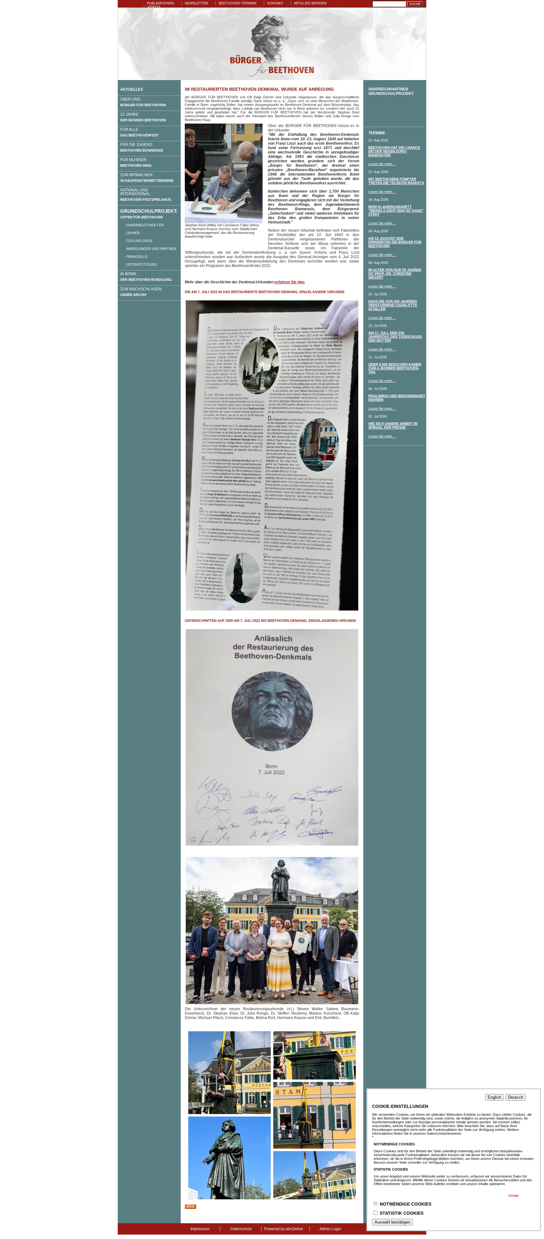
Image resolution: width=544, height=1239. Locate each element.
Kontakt (275, 3)
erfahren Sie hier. (290, 282)
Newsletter (196, 3)
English (494, 1097)
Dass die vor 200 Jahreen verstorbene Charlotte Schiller (392, 305)
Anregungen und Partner (151, 249)
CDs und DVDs (139, 241)
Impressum (199, 1229)
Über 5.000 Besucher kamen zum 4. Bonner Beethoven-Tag (394, 368)
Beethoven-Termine (238, 3)
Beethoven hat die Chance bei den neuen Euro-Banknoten (394, 151)
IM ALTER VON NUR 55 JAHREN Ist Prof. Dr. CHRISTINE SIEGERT (394, 273)
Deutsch (515, 1097)
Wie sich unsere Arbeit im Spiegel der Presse (392, 425)
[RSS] (190, 1207)
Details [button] (513, 1195)
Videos (153, 7)
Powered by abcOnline (283, 1229)
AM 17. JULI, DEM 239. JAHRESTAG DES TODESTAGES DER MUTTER (395, 336)
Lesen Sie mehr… (382, 164)
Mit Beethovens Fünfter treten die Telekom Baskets (396, 181)
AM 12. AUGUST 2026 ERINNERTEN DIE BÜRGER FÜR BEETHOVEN (395, 242)
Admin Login (330, 1229)
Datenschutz (241, 1229)
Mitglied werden (310, 3)
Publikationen (160, 3)
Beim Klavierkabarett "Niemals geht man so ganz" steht (395, 210)
